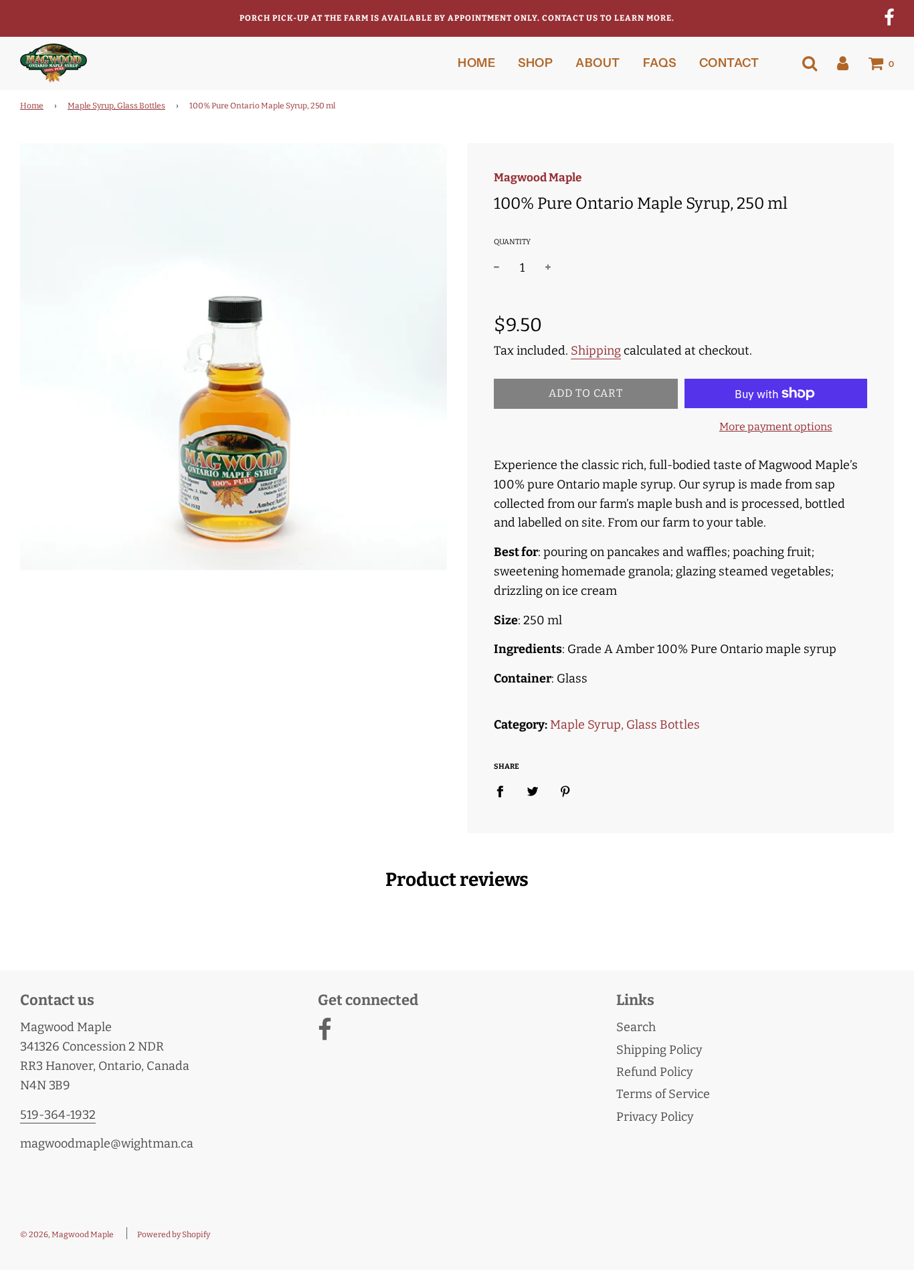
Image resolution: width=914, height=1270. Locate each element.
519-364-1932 (58, 1114)
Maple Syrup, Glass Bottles (116, 105)
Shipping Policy (659, 1049)
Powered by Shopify (173, 1234)
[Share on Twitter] (533, 791)
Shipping (596, 350)
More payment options (775, 426)
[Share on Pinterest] (566, 791)
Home (476, 63)
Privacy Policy (655, 1116)
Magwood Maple (537, 178)
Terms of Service (663, 1094)
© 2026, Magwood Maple (67, 1234)
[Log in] (842, 63)
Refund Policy (654, 1072)
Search (636, 1027)
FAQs (659, 63)
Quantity (512, 242)
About (597, 63)
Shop (535, 63)
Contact (729, 63)
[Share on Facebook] (504, 791)
